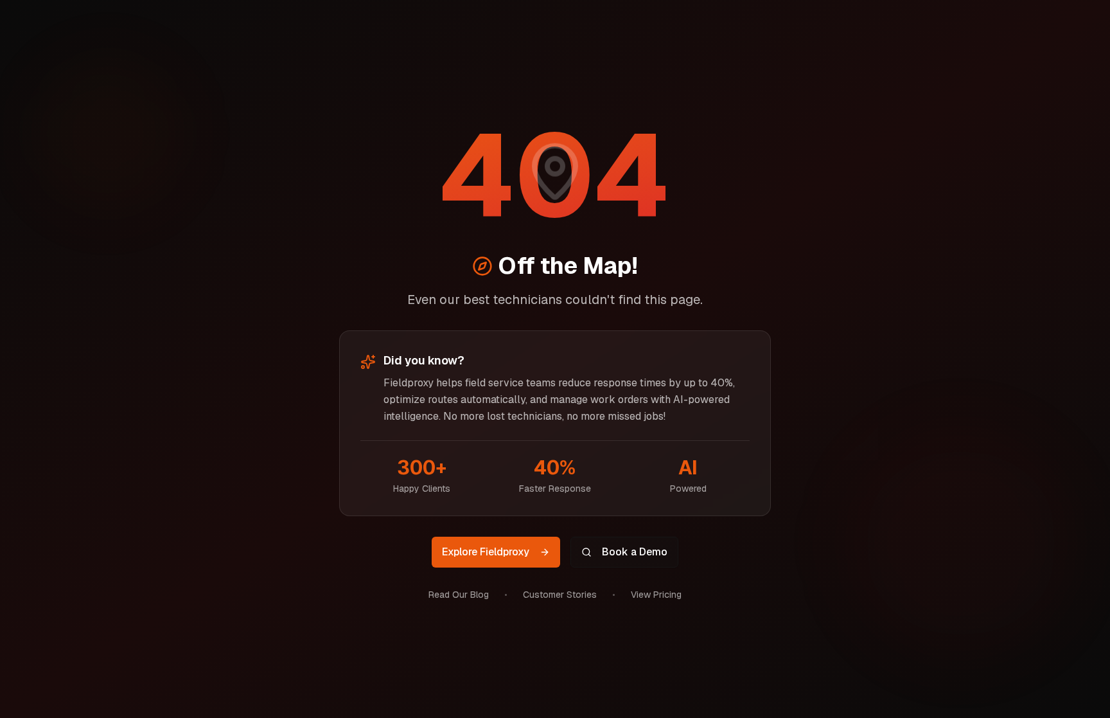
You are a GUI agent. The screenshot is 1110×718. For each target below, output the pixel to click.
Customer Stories (560, 594)
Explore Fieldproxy (485, 552)
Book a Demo (634, 552)
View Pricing (656, 594)
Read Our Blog (458, 594)
